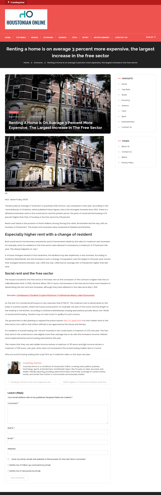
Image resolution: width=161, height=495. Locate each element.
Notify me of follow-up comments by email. (30, 465)
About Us (125, 146)
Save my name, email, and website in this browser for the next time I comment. (49, 459)
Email (11, 438)
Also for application (73, 320)
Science (62, 37)
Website (12, 448)
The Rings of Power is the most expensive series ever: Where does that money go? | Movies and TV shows (33, 382)
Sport (85, 37)
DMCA (124, 157)
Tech (74, 37)
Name (11, 428)
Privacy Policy (127, 162)
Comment (13, 403)
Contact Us (121, 37)
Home (7, 37)
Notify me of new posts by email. (25, 471)
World (34, 37)
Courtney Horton (38, 117)
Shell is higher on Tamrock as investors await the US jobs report (87, 382)
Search (149, 37)
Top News (21, 37)
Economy (48, 37)
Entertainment (102, 37)
